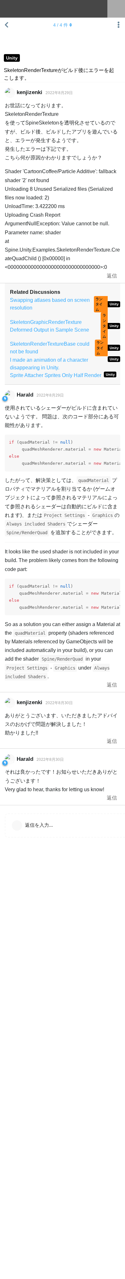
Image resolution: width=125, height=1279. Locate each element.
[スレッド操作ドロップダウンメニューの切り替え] (118, 25)
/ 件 (60, 25)
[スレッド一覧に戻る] (6, 25)
